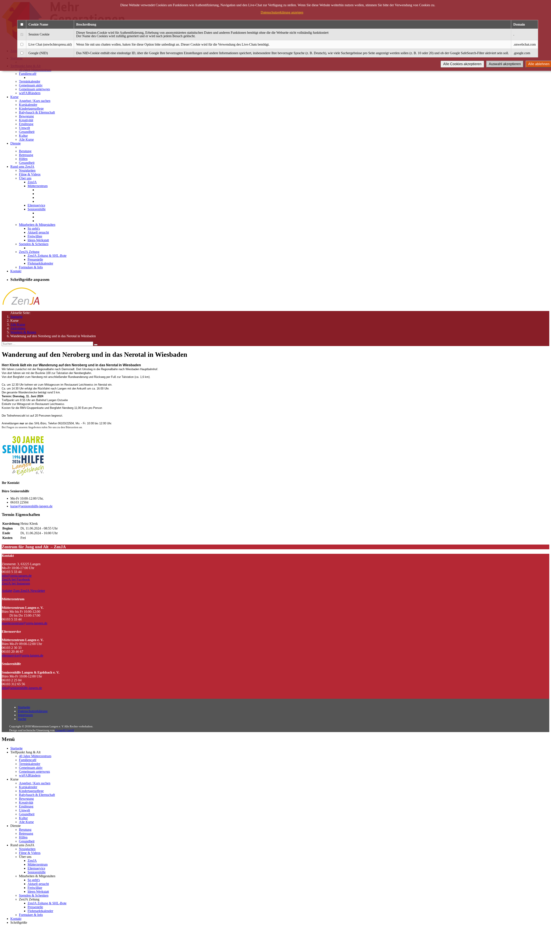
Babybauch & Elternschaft (37, 112)
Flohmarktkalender (40, 263)
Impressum (25, 715)
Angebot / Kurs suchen (34, 101)
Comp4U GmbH (64, 730)
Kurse (14, 97)
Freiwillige (35, 236)
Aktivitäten (17, 328)
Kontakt (15, 271)
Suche (22, 719)
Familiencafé (27, 73)
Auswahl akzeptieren (505, 64)
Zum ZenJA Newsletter (29, 591)
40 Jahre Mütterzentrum (35, 756)
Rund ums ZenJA (22, 166)
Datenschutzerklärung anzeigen (282, 12)
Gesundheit (26, 132)
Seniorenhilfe (37, 209)
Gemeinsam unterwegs (34, 89)
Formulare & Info (31, 267)
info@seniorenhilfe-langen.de (22, 688)
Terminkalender (29, 81)
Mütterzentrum (38, 186)
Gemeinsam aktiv (31, 85)
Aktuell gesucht (38, 232)
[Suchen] (96, 344)
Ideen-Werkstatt (38, 240)
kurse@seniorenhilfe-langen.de (31, 506)
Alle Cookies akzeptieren (462, 64)
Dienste (15, 143)
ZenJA (32, 182)
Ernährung (26, 124)
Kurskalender (28, 104)
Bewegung (26, 116)
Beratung (25, 151)
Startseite (16, 317)
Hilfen (23, 159)
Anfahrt (7, 591)
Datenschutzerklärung (33, 711)
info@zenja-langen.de (17, 575)
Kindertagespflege (31, 108)
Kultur (23, 135)
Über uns (25, 178)
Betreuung (26, 155)
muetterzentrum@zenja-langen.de (24, 623)
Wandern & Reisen (23, 332)
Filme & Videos (29, 174)
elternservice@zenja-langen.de (22, 655)
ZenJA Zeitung (29, 252)
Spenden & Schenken (33, 244)
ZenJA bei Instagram (16, 583)
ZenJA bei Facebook (16, 579)
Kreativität (26, 120)
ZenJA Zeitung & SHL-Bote (47, 255)
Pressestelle (35, 259)
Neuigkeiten (27, 170)
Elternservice (36, 205)
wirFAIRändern (29, 93)
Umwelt (24, 128)
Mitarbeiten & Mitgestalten (37, 224)
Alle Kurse (26, 139)
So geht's (34, 228)
